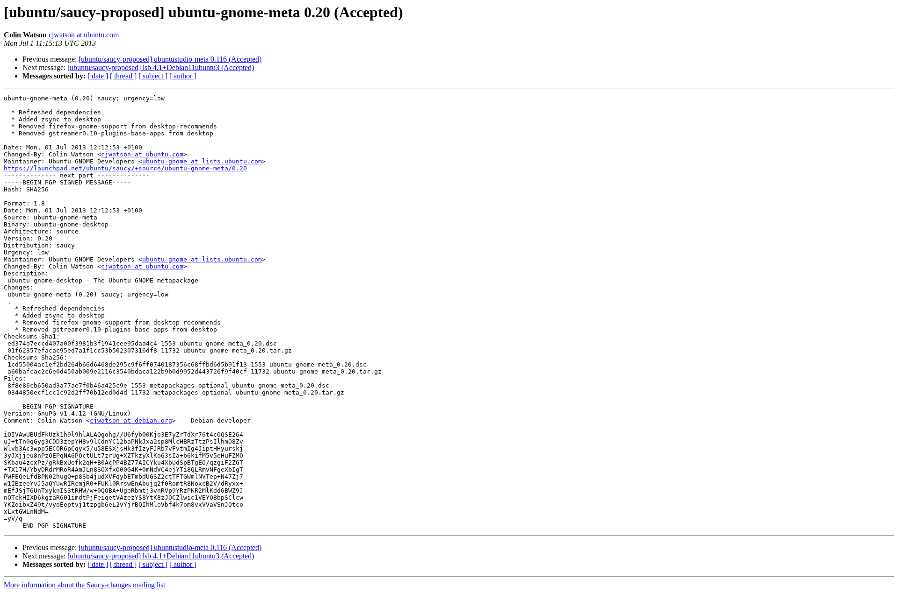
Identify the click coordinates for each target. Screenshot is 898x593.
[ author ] (182, 76)
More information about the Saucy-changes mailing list (84, 585)
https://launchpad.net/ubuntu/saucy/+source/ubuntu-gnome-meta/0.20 (125, 168)
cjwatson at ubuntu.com (84, 35)
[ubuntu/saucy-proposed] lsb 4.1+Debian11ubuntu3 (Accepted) (160, 67)
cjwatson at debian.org (131, 420)
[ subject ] (152, 76)
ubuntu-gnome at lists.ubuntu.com (202, 161)
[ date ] (97, 76)
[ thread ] (123, 76)
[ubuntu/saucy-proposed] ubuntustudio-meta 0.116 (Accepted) (170, 59)
